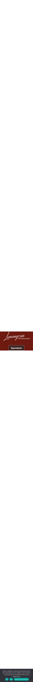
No (11, 679)
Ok (7, 679)
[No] (31, 675)
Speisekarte (16, 348)
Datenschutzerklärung (21, 679)
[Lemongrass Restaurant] (10, 6)
